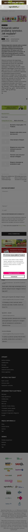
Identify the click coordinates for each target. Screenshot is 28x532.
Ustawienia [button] (14, 276)
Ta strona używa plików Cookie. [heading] (14, 255)
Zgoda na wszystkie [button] (14, 273)
